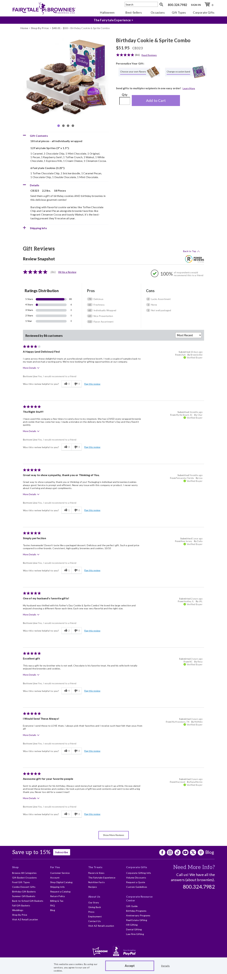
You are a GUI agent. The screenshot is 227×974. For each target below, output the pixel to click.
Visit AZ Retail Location (25, 919)
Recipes (92, 886)
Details (165, 965)
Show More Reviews (113, 835)
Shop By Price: (40, 28)
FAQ (52, 905)
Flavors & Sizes (96, 872)
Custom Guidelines (136, 886)
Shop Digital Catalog (61, 882)
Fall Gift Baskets (21, 905)
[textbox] (141, 4)
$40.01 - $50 (60, 28)
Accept (130, 966)
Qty (124, 95)
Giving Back (94, 907)
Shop (15, 867)
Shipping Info (57, 886)
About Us (94, 896)
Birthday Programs (136, 910)
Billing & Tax (56, 900)
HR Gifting (132, 924)
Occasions (158, 12)
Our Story (93, 902)
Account (55, 877)
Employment (95, 916)
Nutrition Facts (96, 882)
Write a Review (67, 271)
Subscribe (61, 852)
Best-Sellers (133, 12)
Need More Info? (194, 867)
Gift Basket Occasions (24, 877)
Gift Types (179, 12)
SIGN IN (196, 4)
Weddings (17, 910)
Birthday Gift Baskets (24, 891)
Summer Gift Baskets (23, 896)
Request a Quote (135, 882)
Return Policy (57, 896)
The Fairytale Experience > (113, 20)
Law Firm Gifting (135, 934)
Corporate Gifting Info (138, 872)
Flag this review (92, 383)
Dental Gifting (134, 929)
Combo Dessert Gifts (24, 886)
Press (91, 911)
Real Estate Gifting (136, 920)
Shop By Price (19, 914)
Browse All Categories (24, 872)
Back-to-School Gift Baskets (27, 900)
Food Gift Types (21, 882)
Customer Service (60, 872)
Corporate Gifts (203, 12)
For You (55, 867)
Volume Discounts (136, 877)
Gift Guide (132, 906)
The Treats (95, 867)
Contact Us (94, 921)
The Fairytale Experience (101, 877)
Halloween (107, 12)
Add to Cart (156, 100)
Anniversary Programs (138, 915)
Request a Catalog (60, 891)
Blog (209, 852)
